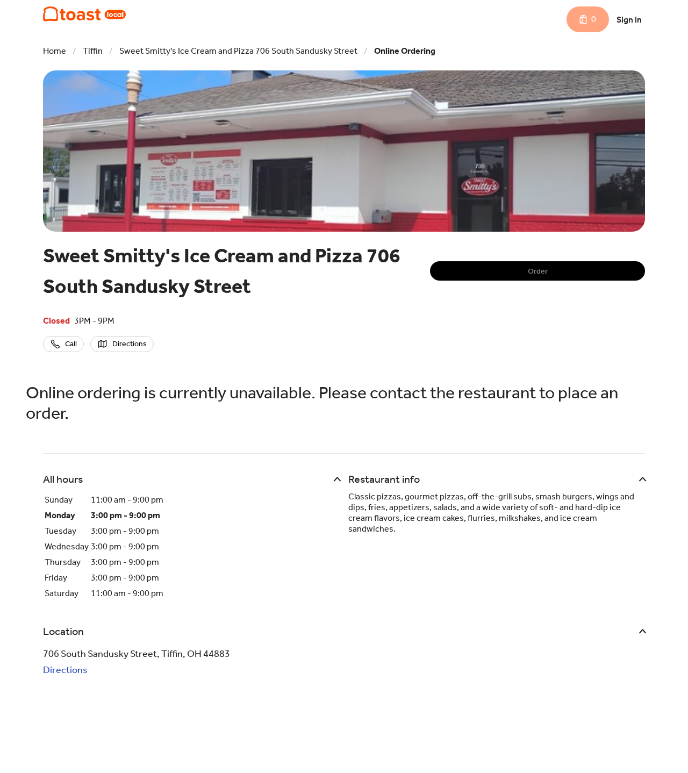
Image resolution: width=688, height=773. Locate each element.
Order (538, 271)
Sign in (629, 20)
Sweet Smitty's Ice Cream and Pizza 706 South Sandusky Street (238, 51)
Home (54, 51)
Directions (65, 670)
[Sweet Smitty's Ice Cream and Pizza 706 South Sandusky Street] (84, 14)
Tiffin (93, 51)
